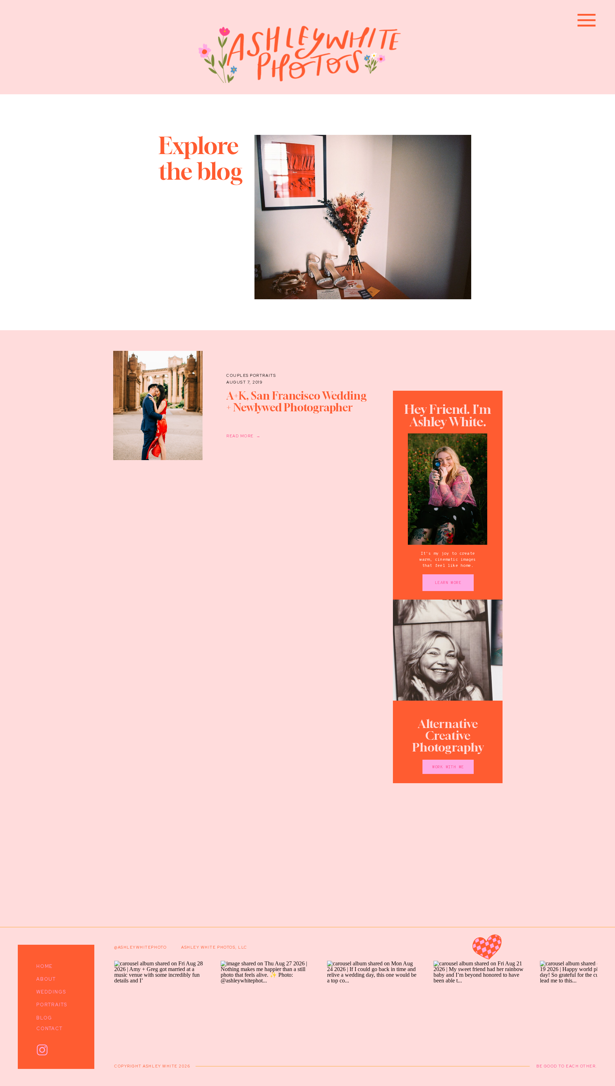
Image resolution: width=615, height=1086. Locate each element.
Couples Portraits (251, 375)
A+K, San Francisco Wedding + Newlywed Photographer (296, 401)
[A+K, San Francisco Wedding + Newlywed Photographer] (158, 405)
